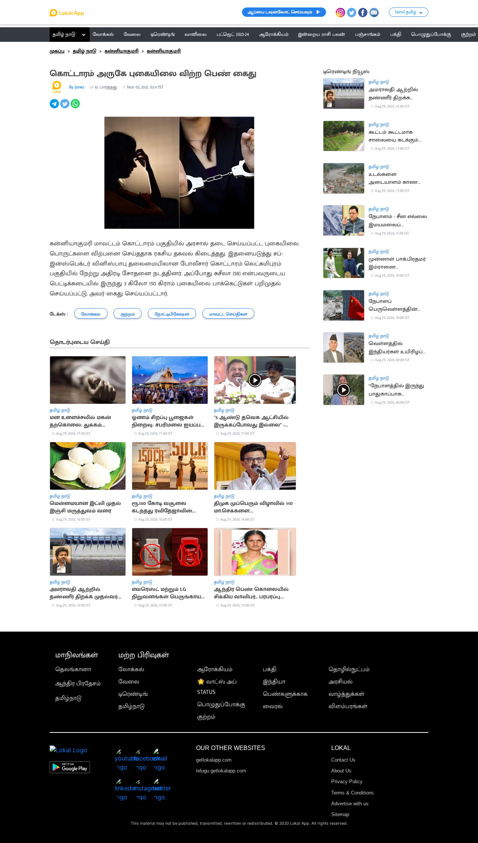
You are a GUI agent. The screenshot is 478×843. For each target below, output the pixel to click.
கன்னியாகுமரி (122, 51)
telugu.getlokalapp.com (221, 771)
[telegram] (55, 108)
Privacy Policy (347, 781)
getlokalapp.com (214, 760)
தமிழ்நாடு (68, 698)
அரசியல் (341, 682)
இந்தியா (274, 682)
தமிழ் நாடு (64, 34)
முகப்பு (57, 51)
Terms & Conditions (352, 793)
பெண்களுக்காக (285, 694)
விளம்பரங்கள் (348, 706)
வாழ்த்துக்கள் (346, 694)
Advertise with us (350, 803)
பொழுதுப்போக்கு (221, 705)
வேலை (128, 682)
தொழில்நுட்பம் (349, 669)
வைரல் (273, 706)
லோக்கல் (131, 669)
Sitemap (340, 814)
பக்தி (269, 669)
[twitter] (65, 108)
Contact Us (343, 760)
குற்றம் (206, 717)
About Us (341, 771)
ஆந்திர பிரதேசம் (78, 684)
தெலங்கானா (73, 669)
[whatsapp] (76, 108)
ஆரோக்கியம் (215, 669)
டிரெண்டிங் (133, 694)
